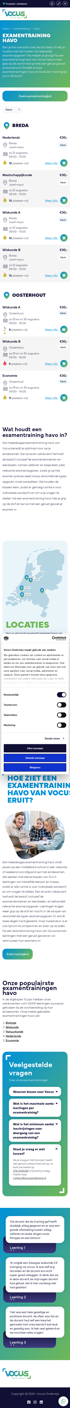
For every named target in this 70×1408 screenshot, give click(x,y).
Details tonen (52, 738)
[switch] (61, 705)
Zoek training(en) (18, 954)
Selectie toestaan (35, 757)
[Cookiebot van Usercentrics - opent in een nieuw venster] (52, 638)
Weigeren (35, 767)
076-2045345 (58, 3)
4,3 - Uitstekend (14, 3)
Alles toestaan (35, 748)
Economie (12, 1040)
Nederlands (13, 1036)
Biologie (11, 1022)
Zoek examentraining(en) (35, 96)
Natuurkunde (14, 1031)
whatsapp (52, 3)
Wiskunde (12, 1027)
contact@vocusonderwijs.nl (65, 3)
